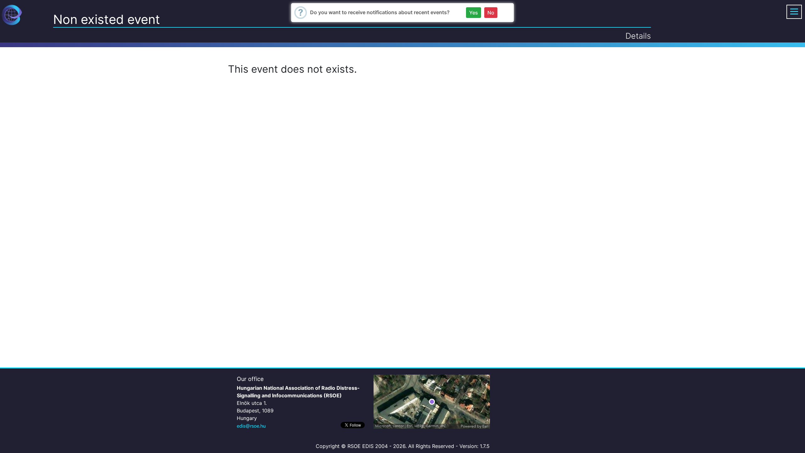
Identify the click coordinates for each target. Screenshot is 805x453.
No (490, 12)
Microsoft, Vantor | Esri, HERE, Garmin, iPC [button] (410, 426)
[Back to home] (12, 14)
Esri (485, 426)
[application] (432, 402)
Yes (473, 12)
